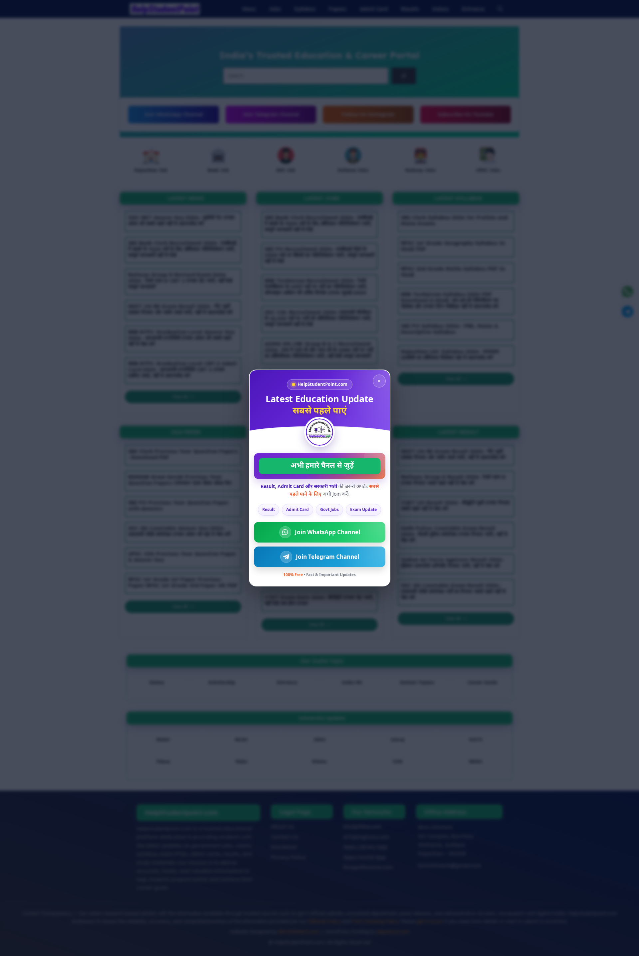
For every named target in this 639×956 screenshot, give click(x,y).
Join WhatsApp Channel (327, 532)
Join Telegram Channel (327, 556)
